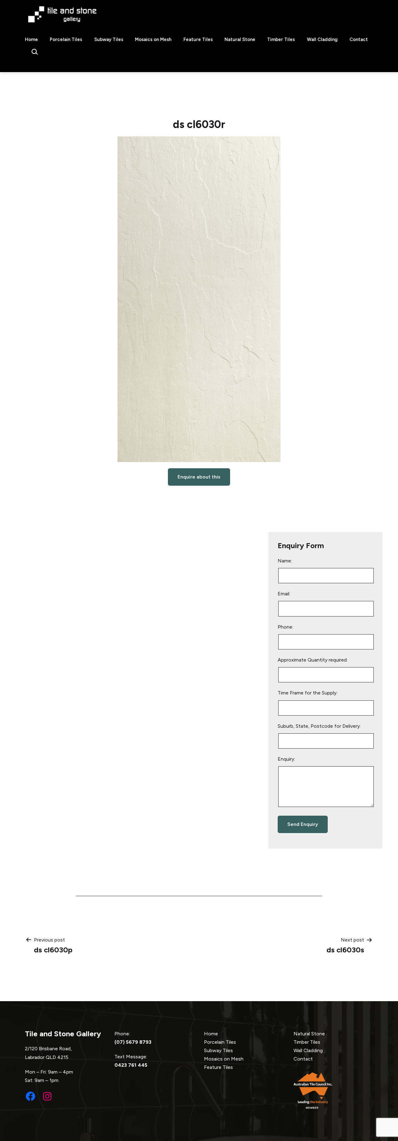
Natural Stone (239, 39)
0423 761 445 (130, 1065)
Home (31, 39)
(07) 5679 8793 (132, 1042)
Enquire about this (199, 477)
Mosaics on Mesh (153, 39)
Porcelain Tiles (66, 39)
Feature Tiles (198, 39)
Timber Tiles (281, 39)
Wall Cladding (322, 39)
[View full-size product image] (199, 299)
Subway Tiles (108, 39)
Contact (358, 39)
